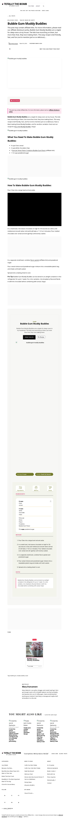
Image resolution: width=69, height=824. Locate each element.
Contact (49, 783)
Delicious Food (13, 20)
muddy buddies (21, 675)
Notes (50, 490)
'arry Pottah (5, 765)
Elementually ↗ (51, 780)
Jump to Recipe (15, 100)
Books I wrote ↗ (51, 771)
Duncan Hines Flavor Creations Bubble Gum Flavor (29, 150)
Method (36, 490)
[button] (50, 501)
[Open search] (43, 6)
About (38, 6)
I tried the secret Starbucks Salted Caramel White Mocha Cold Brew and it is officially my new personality (13, 735)
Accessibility (63, 821)
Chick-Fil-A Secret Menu (8, 784)
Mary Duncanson (30, 686)
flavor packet (34, 260)
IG (4, 795)
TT (11, 795)
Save (35, 639)
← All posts (11, 16)
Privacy (35, 821)
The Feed (31, 6)
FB (11, 802)
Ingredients (20, 490)
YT (4, 802)
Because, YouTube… (7, 768)
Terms (41, 821)
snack (26, 675)
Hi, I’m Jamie (50, 765)
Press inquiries (51, 777)
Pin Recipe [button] (41, 337)
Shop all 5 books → (29, 793)
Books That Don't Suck (8, 776)
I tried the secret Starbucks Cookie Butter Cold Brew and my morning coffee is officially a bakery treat (41, 734)
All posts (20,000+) (29, 785)
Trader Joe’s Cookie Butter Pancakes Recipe (27, 731)
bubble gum (13, 675)
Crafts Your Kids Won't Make (32, 768)
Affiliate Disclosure (51, 821)
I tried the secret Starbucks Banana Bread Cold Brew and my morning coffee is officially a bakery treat (54, 735)
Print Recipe (29, 337)
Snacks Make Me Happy (27, 20)
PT (18, 795)
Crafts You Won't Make (30, 765)
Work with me (51, 774)
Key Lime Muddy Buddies (22, 127)
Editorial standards (52, 768)
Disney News (28, 782)
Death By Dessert (29, 771)
